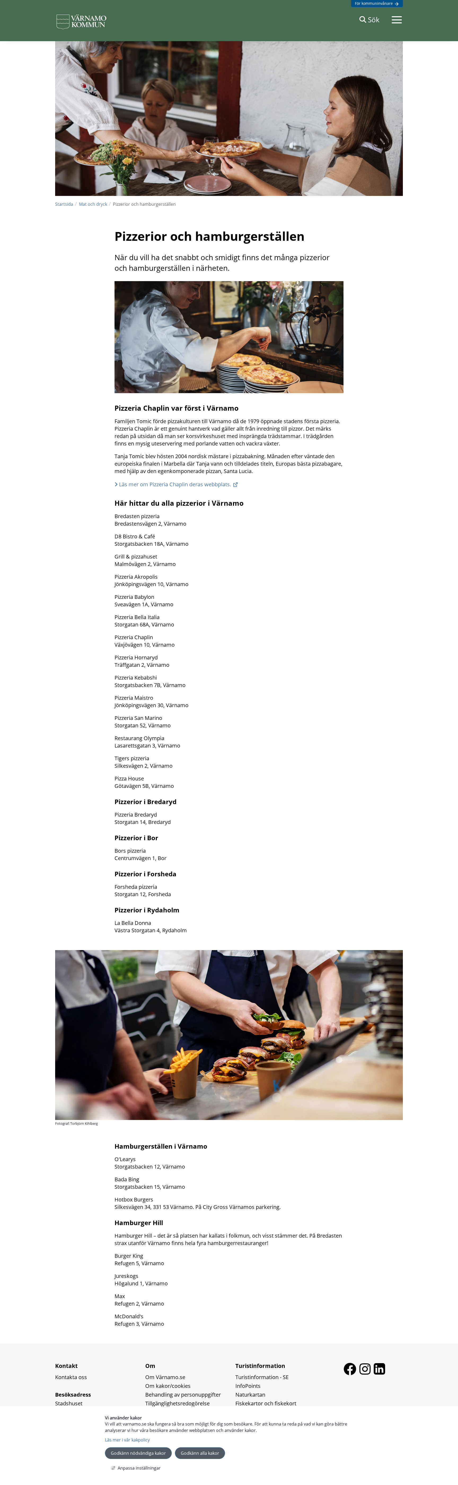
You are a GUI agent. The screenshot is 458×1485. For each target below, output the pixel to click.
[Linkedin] (379, 1373)
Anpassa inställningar (139, 1468)
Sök (374, 19)
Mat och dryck (93, 204)
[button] (397, 20)
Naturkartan (250, 1394)
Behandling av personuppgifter (183, 1394)
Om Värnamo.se (165, 1377)
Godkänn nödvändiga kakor (138, 1453)
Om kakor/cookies (168, 1385)
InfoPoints (248, 1385)
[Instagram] (366, 1373)
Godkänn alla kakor (200, 1453)
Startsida (64, 204)
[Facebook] (351, 1373)
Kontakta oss (71, 1377)
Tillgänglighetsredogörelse (177, 1403)
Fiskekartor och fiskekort (265, 1403)
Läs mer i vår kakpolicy (127, 1440)
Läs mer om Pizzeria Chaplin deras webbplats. (175, 484)
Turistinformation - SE (262, 1377)
